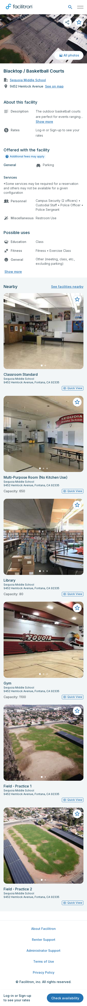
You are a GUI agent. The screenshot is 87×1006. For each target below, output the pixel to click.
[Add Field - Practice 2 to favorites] (77, 813)
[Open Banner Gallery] (43, 38)
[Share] (67, 22)
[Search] (70, 7)
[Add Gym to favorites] (77, 607)
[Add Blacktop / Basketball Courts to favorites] (79, 22)
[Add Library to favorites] (77, 505)
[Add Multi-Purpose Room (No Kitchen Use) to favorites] (77, 402)
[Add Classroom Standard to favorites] (77, 299)
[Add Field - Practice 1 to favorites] (77, 710)
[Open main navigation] (80, 7)
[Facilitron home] (19, 10)
